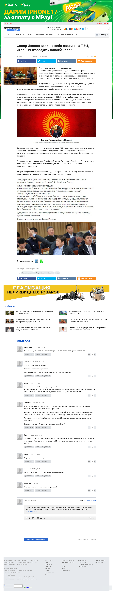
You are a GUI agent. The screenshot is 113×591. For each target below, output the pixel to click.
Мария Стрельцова (40, 56)
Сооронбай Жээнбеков (44, 273)
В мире (47, 575)
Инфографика (66, 570)
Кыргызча (8, 23)
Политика (20, 35)
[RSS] (65, 29)
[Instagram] (80, 29)
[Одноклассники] (72, 29)
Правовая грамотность (85, 564)
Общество (40, 35)
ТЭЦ (57, 273)
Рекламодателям (103, 23)
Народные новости (68, 560)
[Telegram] (83, 29)
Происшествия (67, 35)
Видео (64, 568)
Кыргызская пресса (68, 562)
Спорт (57, 35)
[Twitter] (75, 29)
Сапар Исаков (27, 273)
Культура (49, 35)
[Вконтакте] (67, 29)
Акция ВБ (78, 35)
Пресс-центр (99, 562)
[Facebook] (70, 29)
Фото (63, 566)
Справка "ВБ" (82, 566)
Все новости (9, 35)
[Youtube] (77, 29)
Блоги (63, 564)
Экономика (30, 35)
